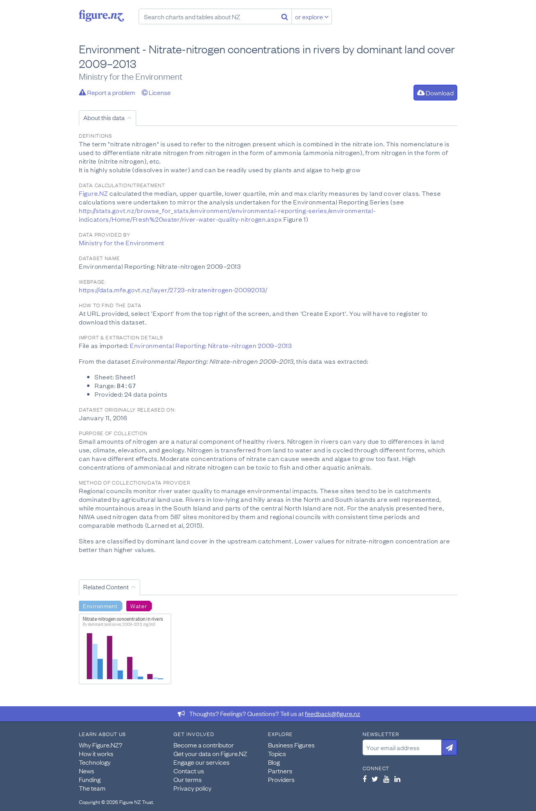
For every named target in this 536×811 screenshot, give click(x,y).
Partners (280, 770)
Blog (274, 762)
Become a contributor (203, 744)
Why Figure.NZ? (100, 744)
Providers (281, 779)
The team (92, 788)
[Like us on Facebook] (364, 779)
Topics (277, 753)
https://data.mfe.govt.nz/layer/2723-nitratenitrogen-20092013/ (173, 289)
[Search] (285, 16)
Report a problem (110, 92)
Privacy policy (192, 788)
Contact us (188, 770)
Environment (100, 605)
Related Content (106, 586)
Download (439, 92)
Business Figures (291, 744)
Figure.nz (101, 16)
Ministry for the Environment (121, 242)
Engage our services (201, 762)
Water (138, 605)
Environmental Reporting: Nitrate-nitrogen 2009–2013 (211, 345)
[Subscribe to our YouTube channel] (386, 779)
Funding (89, 779)
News (86, 770)
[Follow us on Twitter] (375, 779)
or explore (309, 16)
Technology (95, 762)
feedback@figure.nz (332, 713)
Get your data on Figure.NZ (210, 753)
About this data (104, 117)
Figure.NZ (93, 193)
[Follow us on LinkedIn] (397, 779)
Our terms (187, 779)
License (159, 92)
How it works (96, 753)
